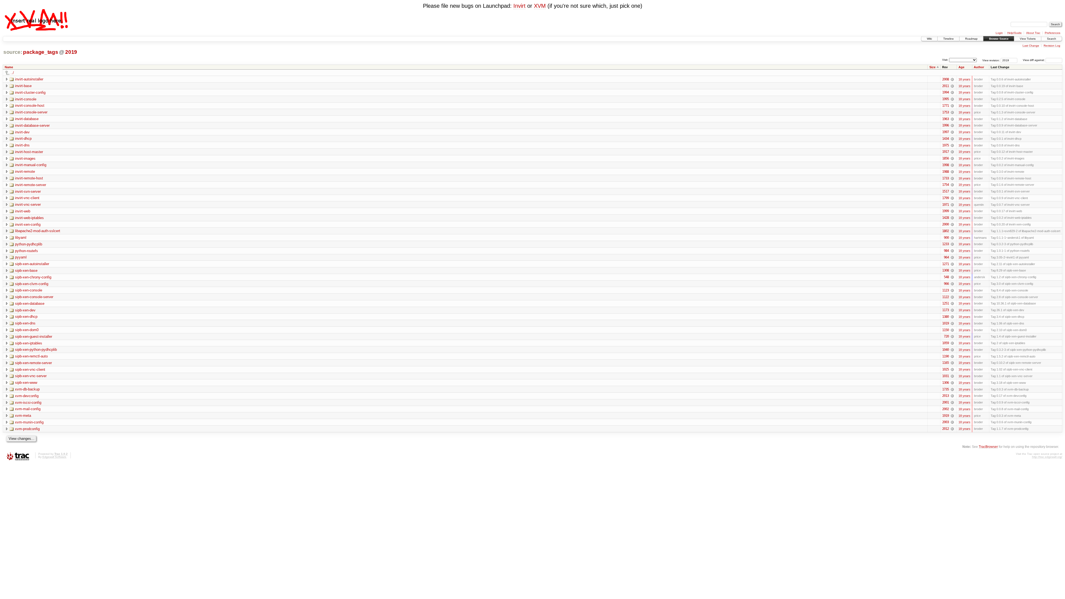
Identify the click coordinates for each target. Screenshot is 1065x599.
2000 (945, 224)
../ (12, 73)
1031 (945, 376)
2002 (945, 409)
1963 (945, 119)
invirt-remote (25, 171)
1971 (945, 205)
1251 (945, 303)
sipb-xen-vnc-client (30, 369)
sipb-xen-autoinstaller (32, 264)
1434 (945, 139)
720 (946, 336)
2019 (71, 52)
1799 (945, 198)
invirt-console (25, 99)
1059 (945, 343)
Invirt (519, 6)
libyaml (20, 237)
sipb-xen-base (26, 270)
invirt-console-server (31, 112)
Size (932, 67)
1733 (945, 178)
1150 (945, 330)
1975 (945, 145)
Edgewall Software (54, 456)
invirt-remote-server (30, 185)
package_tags (40, 52)
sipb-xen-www (26, 382)
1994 (945, 92)
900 (946, 238)
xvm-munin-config (29, 422)
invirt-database (27, 119)
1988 (945, 172)
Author (979, 67)
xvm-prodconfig (27, 429)
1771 (945, 106)
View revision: (991, 60)
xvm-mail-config (27, 409)
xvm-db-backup (27, 389)
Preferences (1052, 32)
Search (1051, 38)
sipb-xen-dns (25, 323)
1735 (945, 389)
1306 (945, 383)
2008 (945, 79)
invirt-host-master (29, 152)
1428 (945, 218)
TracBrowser (988, 446)
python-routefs (26, 251)
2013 (945, 396)
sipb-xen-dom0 (27, 330)
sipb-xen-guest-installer (33, 336)
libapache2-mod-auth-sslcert (37, 231)
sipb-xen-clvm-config (31, 284)
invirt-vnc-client (27, 198)
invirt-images (25, 158)
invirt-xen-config (27, 224)
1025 (945, 369)
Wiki (929, 38)
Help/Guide (1014, 32)
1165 (945, 363)
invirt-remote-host (29, 178)
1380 (945, 317)
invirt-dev (22, 132)
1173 (945, 310)
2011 (945, 86)
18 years (964, 79)
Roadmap (971, 38)
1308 (945, 270)
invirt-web (22, 211)
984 (946, 251)
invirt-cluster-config (30, 92)
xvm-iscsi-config (28, 402)
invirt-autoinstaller (29, 79)
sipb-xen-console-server (34, 297)
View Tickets (1028, 38)
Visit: (945, 59)
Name (9, 67)
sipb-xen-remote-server (33, 363)
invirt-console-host (29, 105)
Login (999, 32)
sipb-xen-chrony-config (33, 277)
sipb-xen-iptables (28, 343)
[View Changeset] (952, 79)
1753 (945, 112)
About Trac (1033, 32)
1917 (945, 152)
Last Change (1031, 45)
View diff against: (1034, 60)
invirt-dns (22, 145)
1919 (945, 416)
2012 (945, 429)
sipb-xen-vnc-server (31, 376)
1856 (945, 158)
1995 (945, 99)
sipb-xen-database (29, 303)
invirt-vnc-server (28, 204)
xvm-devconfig (27, 396)
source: (12, 52)
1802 (945, 231)
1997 (945, 132)
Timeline (948, 38)
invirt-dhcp (23, 138)
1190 (945, 356)
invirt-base (23, 86)
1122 (945, 297)
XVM (540, 6)
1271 (945, 264)
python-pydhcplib (28, 244)
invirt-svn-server (28, 191)
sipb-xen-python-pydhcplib (36, 349)
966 (946, 284)
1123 (945, 290)
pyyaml (21, 257)
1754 (945, 185)
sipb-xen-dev (25, 310)
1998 (945, 165)
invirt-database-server (32, 125)
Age (961, 67)
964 (946, 257)
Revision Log (1052, 45)
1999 (945, 211)
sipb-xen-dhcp (26, 316)
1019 (945, 323)
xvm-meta (23, 415)
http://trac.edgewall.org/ (1047, 456)
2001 (945, 402)
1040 (945, 350)
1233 (945, 244)
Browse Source (998, 38)
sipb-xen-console (28, 290)
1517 (945, 191)
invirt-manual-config (30, 165)
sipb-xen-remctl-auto (31, 356)
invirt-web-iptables (29, 218)
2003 (945, 422)
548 (946, 277)
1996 (945, 125)
